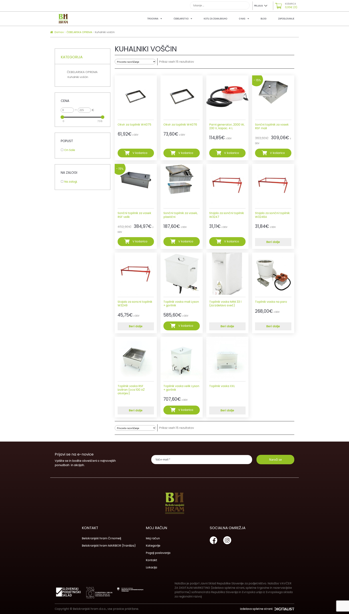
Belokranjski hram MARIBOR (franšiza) (109, 545)
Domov (59, 32)
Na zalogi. (70, 182)
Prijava (258, 5)
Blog (263, 18)
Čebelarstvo (181, 18)
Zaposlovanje (286, 18)
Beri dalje (273, 242)
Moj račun (153, 538)
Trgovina (152, 18)
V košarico (140, 153)
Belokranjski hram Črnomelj (101, 538)
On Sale (69, 150)
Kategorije (153, 545)
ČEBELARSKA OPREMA (79, 32)
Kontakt (151, 560)
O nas (242, 18)
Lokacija (151, 567)
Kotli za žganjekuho (215, 18)
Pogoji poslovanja (158, 553)
